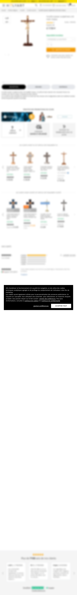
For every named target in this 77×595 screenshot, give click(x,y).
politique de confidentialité (51, 301)
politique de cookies (31, 301)
